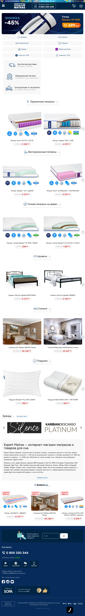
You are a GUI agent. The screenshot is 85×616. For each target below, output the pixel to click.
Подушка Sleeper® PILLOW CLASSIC (22, 400)
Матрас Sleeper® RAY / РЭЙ (63, 141)
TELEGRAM (16, 566)
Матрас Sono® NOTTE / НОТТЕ (22, 141)
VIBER (5, 566)
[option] (42, 23)
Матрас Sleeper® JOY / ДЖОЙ (22, 191)
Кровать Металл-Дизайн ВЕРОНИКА (22, 295)
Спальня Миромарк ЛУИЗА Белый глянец (63, 347)
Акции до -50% (23, 55)
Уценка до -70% (64, 55)
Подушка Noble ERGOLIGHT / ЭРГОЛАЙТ (63, 400)
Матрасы (23, 37)
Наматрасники (23, 43)
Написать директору (8, 604)
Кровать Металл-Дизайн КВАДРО (62, 295)
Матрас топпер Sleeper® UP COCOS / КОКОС (63, 243)
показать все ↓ (42, 477)
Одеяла (23, 49)
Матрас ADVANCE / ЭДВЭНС (15, 513)
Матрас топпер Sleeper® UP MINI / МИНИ (22, 243)
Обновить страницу (42, 608)
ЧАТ (25, 566)
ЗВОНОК (34, 566)
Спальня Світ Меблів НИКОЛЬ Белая (22, 347)
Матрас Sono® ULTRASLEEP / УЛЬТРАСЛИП (63, 191)
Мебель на (8, 588)
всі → (47, 485)
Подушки (64, 43)
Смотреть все (21, 416)
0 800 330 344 (46, 7)
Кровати (64, 37)
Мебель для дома (64, 49)
